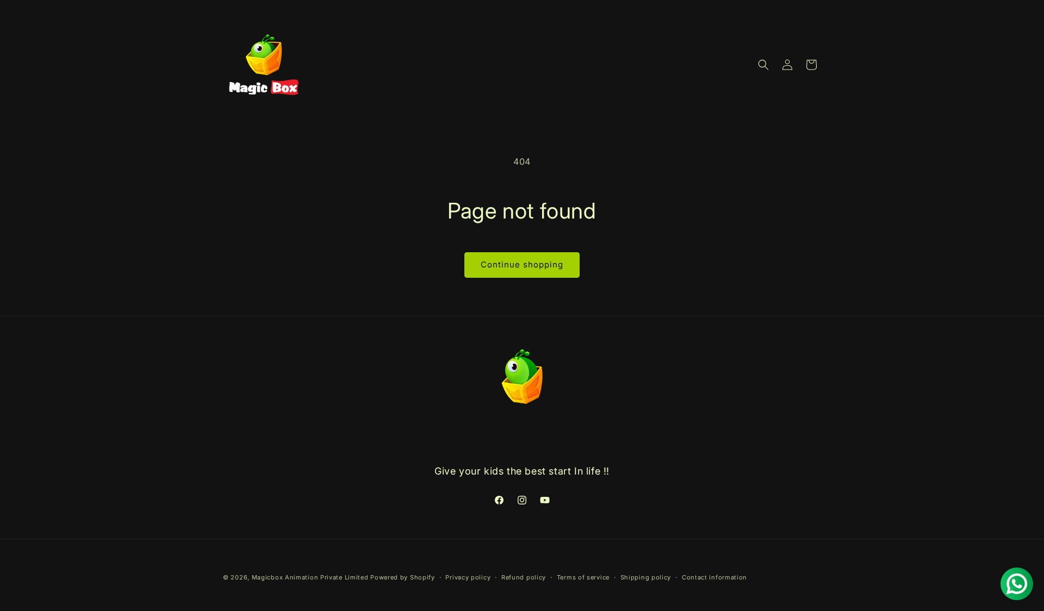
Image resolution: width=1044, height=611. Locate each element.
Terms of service (583, 577)
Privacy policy (467, 577)
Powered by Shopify (402, 577)
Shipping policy (646, 577)
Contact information (714, 577)
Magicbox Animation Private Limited (310, 577)
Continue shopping (522, 264)
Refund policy (523, 577)
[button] (763, 65)
